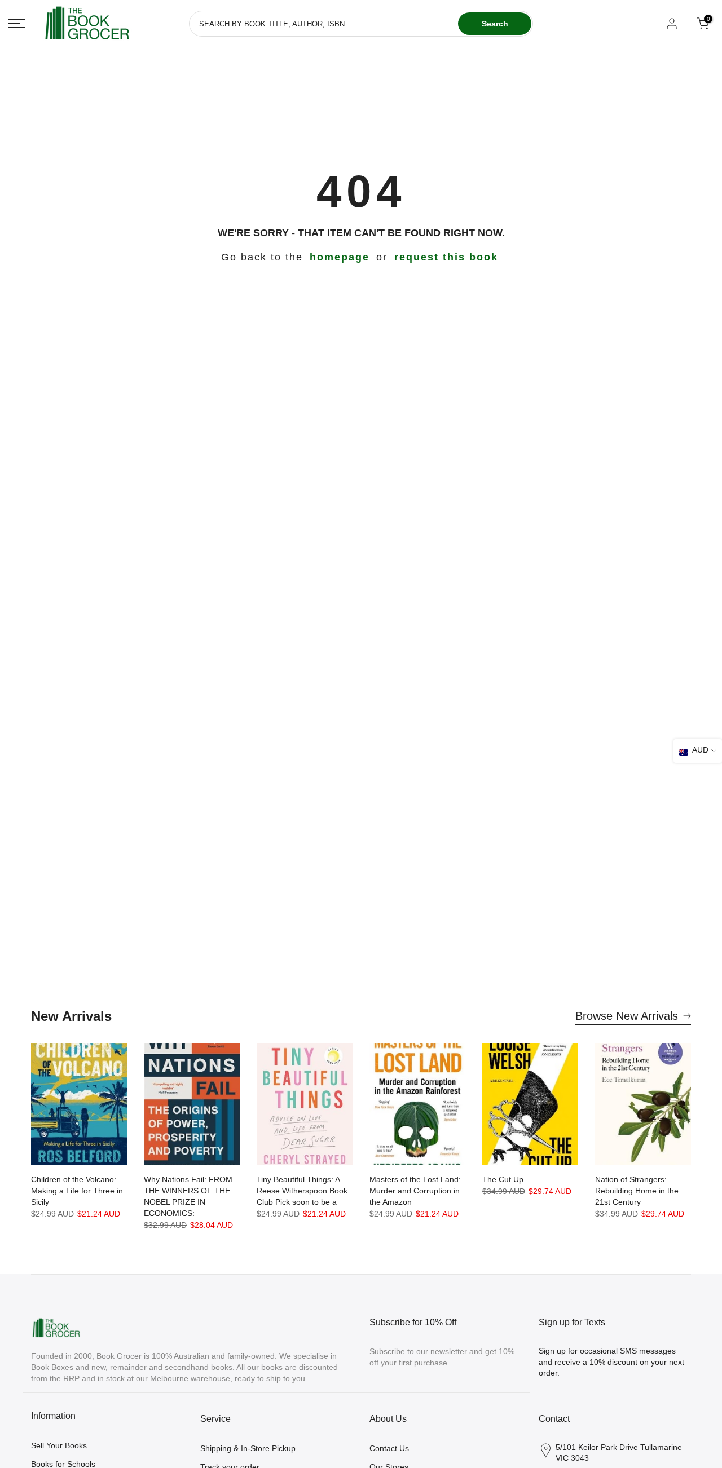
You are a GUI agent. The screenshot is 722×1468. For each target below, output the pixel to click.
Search (495, 23)
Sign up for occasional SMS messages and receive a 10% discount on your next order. (611, 1361)
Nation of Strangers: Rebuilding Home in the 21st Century (637, 1190)
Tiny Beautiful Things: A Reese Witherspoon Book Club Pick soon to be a (302, 1190)
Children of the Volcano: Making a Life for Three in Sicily (77, 1190)
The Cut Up (502, 1179)
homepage (339, 257)
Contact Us (389, 1448)
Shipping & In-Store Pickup (248, 1448)
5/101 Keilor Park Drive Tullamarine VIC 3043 (619, 1453)
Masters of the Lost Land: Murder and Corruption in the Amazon (415, 1190)
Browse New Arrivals (626, 1016)
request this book (446, 257)
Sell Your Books (59, 1445)
